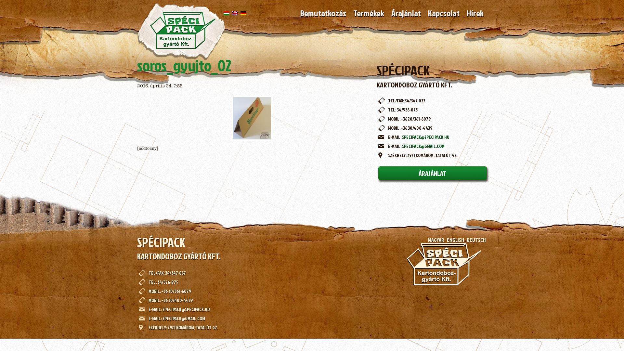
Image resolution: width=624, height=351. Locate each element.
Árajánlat (406, 13)
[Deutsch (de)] (243, 13)
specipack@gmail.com (423, 146)
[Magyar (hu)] (226, 13)
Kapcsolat (444, 13)
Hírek (475, 13)
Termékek (368, 13)
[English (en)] (235, 13)
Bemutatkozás (323, 13)
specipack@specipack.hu (425, 137)
